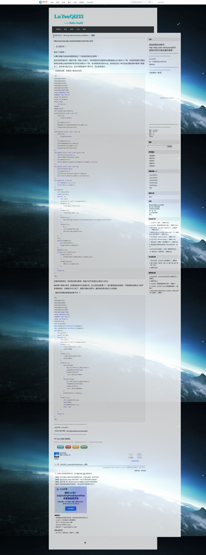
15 (153, 135)
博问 (69, 2)
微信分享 (84, 447)
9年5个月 (155, 131)
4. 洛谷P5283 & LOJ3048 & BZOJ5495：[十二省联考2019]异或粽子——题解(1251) (164, 233)
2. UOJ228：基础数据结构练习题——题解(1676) (163, 225)
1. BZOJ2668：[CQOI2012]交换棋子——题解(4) (163, 260)
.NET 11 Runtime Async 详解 (64, 522)
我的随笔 (152, 156)
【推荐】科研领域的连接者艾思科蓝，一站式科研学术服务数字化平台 (75, 484)
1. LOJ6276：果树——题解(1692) (159, 223)
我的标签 (152, 166)
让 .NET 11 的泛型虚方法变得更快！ (66, 520)
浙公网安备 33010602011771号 (96, 542)
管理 (84, 29)
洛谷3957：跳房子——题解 (71, 533)
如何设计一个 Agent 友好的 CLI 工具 (66, 527)
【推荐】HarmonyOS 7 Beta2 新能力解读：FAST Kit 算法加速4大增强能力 (76, 479)
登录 (78, 473)
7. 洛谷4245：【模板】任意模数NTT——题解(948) (163, 242)
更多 (150, 188)
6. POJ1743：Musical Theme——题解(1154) (162, 239)
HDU (58, 439)
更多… (151, 197)
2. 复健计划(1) (153, 281)
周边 (57, 2)
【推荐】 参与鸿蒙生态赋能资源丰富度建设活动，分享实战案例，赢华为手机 (77, 477)
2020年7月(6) (153, 183)
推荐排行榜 (152, 273)
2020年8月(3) (153, 180)
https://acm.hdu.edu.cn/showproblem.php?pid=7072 (73, 41)
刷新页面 (137, 470)
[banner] (43, 2)
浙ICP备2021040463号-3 (114, 542)
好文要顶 (60, 447)
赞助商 (81, 2)
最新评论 (152, 163)
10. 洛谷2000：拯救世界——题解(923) (160, 251)
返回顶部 (143, 470)
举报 (143, 467)
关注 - (67, 455)
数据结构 (67, 439)
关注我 (68, 447)
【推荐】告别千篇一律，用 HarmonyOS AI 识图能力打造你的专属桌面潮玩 (76, 482)
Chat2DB (90, 2)
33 (153, 133)
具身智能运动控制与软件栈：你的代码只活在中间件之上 (72, 518)
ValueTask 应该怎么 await (63, 525)
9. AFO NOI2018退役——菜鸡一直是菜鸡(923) (162, 249)
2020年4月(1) (153, 185)
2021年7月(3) (153, 177)
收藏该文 (75, 447)
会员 (52, 2)
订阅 (78, 29)
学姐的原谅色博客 (154, 209)
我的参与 (152, 161)
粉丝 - (62, 455)
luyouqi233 (63, 453)
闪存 (75, 2)
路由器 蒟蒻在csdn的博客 (156, 205)
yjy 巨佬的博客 (153, 213)
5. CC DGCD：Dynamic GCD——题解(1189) (162, 237)
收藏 (140, 467)
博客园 (58, 29)
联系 (71, 29)
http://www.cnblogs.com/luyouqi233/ (77, 431)
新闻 (63, 2)
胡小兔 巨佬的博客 (154, 207)
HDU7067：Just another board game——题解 (73, 464)
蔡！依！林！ (153, 211)
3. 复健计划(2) (153, 267)
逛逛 (84, 473)
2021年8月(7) (153, 175)
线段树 (62, 439)
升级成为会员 (135, 461)
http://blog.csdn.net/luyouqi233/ (162, 47)
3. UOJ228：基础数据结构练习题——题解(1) (162, 284)
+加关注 (56, 458)
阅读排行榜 (152, 219)
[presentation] (65, 285)
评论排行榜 (152, 257)
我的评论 (152, 158)
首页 (65, 29)
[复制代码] (56, 76)
